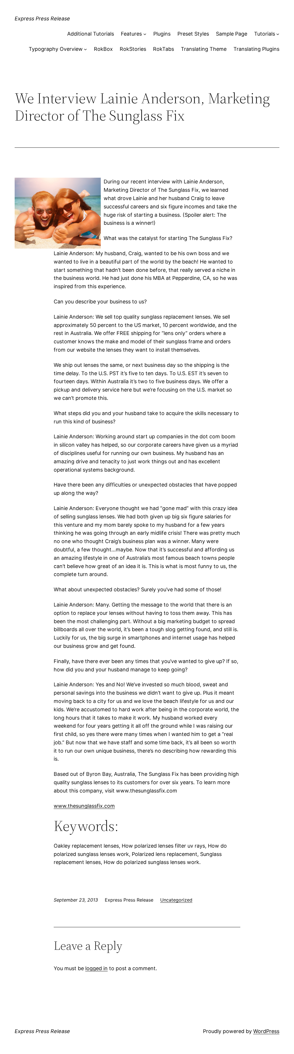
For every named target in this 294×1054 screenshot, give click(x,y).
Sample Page (231, 34)
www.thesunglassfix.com (84, 806)
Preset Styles (193, 34)
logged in (96, 968)
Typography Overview (56, 49)
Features (131, 34)
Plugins (162, 34)
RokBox (103, 49)
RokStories (133, 49)
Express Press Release (42, 19)
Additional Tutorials (90, 34)
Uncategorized (176, 900)
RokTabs (163, 49)
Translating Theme (204, 49)
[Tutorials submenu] (277, 34)
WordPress (266, 1031)
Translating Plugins (256, 49)
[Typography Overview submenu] (85, 49)
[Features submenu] (144, 34)
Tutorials (264, 34)
